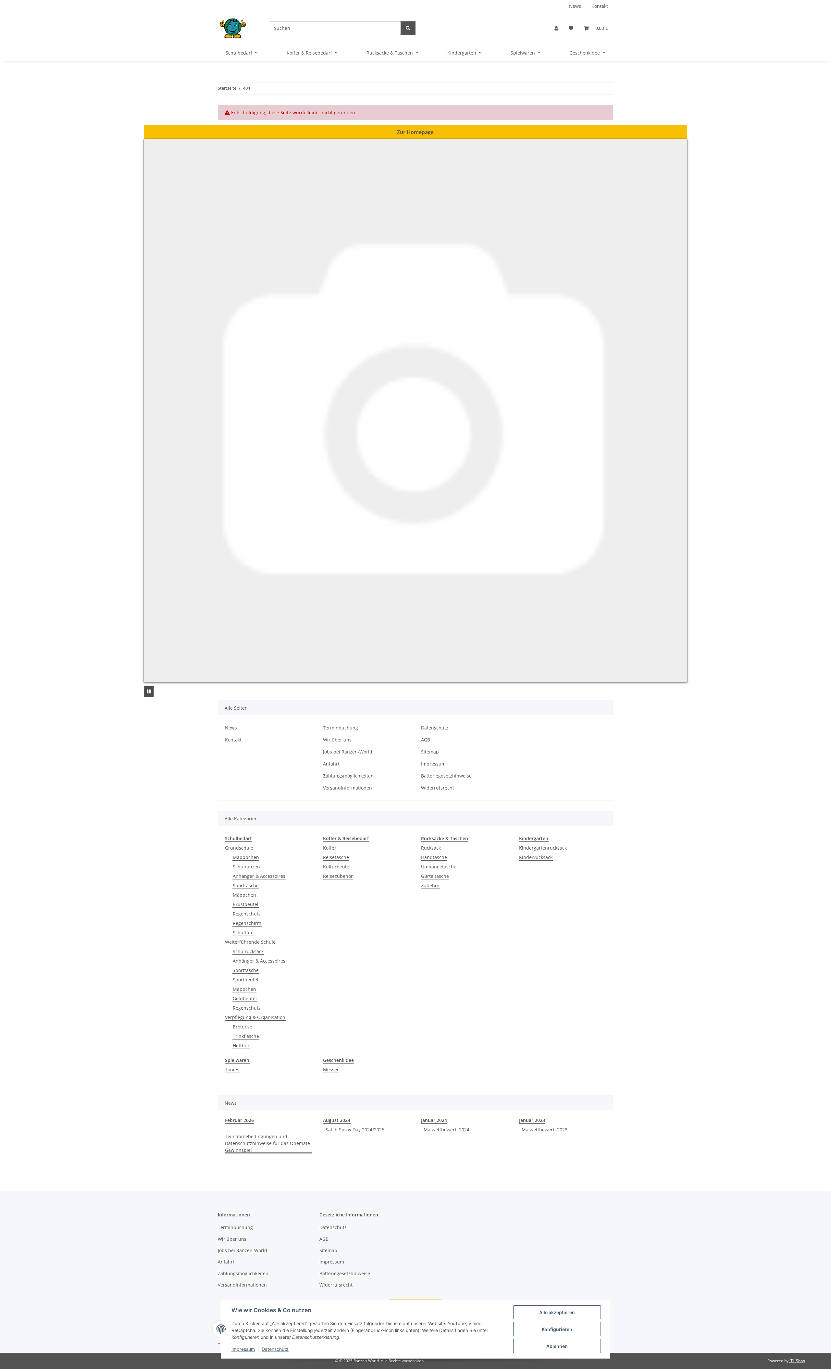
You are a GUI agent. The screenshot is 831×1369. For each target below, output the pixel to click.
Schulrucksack (248, 951)
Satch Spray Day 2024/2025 (355, 1129)
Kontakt (599, 6)
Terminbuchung (340, 728)
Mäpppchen (246, 857)
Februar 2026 (239, 1120)
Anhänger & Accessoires (259, 876)
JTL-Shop (797, 1360)
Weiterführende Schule (250, 942)
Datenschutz (275, 1349)
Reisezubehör (338, 876)
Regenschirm (247, 923)
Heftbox (241, 1045)
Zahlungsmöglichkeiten (348, 776)
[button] (556, 28)
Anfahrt (331, 764)
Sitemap (430, 752)
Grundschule (239, 848)
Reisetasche (336, 857)
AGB (425, 740)
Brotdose (242, 1027)
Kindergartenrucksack (543, 848)
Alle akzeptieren (557, 1312)
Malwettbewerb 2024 (446, 1129)
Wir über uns (337, 740)
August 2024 (336, 1120)
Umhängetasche (438, 867)
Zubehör (430, 885)
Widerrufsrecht (437, 788)
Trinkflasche (246, 1036)
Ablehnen (557, 1346)
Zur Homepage (415, 132)
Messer (331, 1069)
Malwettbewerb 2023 (544, 1129)
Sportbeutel (245, 980)
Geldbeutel (245, 998)
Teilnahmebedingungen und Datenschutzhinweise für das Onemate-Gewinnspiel (268, 1143)
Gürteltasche (435, 876)
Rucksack (431, 848)
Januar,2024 (434, 1120)
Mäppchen (244, 895)
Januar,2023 (532, 1120)
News (575, 6)
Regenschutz (247, 914)
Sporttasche (246, 885)
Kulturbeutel (337, 867)
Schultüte (243, 932)
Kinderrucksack (535, 857)
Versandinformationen (347, 788)
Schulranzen (246, 867)
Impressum (243, 1349)
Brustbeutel (245, 904)
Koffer (329, 848)
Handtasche (434, 857)
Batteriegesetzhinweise (446, 776)
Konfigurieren (557, 1329)
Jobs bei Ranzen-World (347, 752)
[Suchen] (408, 28)
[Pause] (149, 691)
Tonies (232, 1069)
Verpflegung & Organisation (255, 1017)
